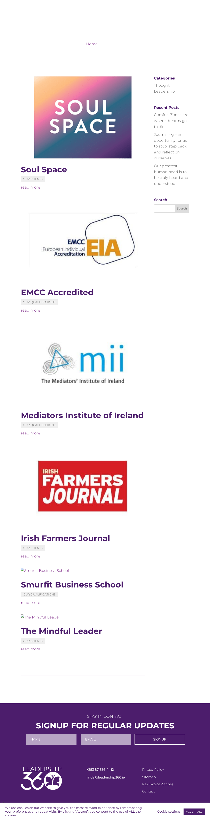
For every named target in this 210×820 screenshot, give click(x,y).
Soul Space (44, 169)
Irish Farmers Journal (65, 538)
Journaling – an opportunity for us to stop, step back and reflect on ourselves (170, 146)
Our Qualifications (39, 302)
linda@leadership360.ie (106, 777)
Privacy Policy (153, 770)
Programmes (142, 23)
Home (85, 23)
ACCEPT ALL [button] (194, 811)
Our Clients (33, 179)
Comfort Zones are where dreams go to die (171, 121)
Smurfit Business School (72, 585)
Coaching (118, 23)
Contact (182, 23)
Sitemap (149, 777)
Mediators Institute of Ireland (82, 415)
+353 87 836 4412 (100, 770)
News (165, 23)
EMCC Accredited (57, 292)
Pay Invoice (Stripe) (157, 784)
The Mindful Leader (61, 631)
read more (30, 187)
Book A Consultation (167, 6)
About (100, 23)
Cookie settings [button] (168, 811)
